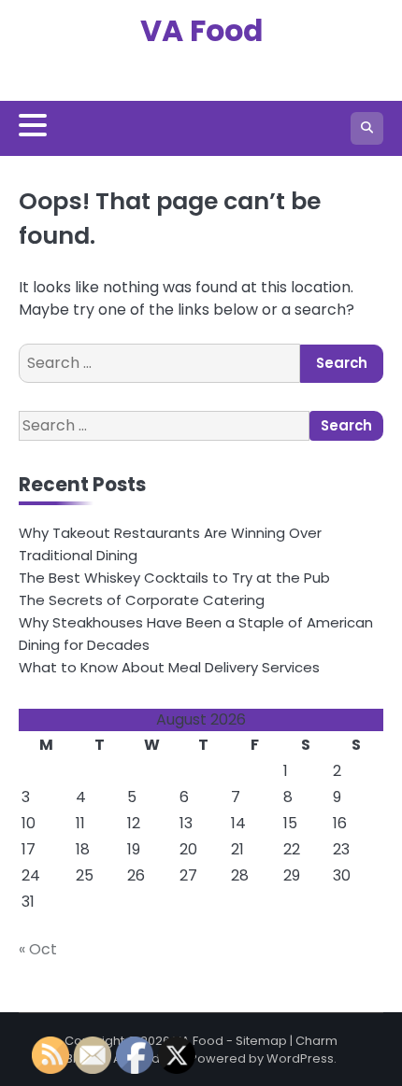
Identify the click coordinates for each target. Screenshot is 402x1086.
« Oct (38, 949)
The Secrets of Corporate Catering (142, 600)
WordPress (300, 1058)
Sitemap (261, 1041)
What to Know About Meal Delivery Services (169, 667)
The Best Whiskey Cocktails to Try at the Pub (174, 577)
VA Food (201, 30)
